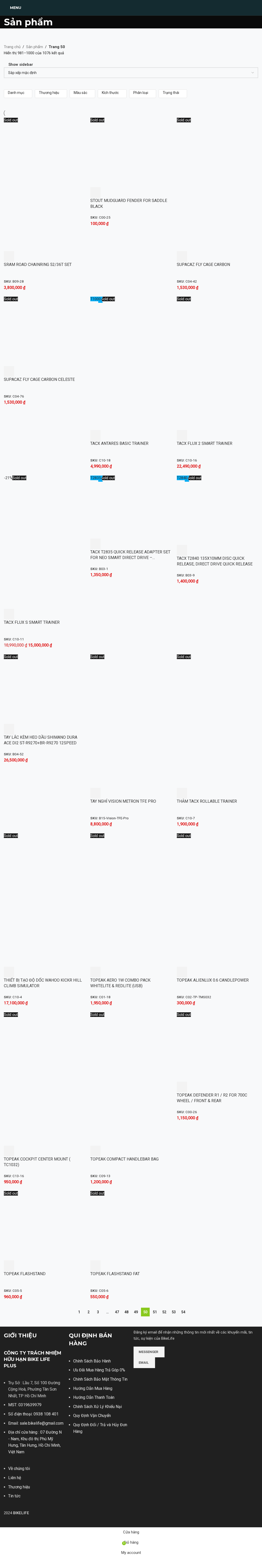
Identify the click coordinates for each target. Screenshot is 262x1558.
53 (174, 1312)
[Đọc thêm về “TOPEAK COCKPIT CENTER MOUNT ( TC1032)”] (9, 1151)
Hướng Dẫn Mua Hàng (92, 1388)
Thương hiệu (19, 1487)
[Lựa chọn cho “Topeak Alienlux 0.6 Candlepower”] (182, 972)
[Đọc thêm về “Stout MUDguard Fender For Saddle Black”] (95, 192)
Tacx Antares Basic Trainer (119, 443)
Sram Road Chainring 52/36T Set (38, 264)
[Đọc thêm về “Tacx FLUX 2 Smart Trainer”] (182, 435)
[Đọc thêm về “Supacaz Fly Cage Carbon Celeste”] (9, 371)
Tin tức (14, 1495)
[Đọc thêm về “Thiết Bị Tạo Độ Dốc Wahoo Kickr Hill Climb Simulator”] (9, 972)
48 (126, 1312)
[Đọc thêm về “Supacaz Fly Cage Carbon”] (182, 256)
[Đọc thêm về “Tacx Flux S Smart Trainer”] (9, 614)
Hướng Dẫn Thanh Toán (93, 1397)
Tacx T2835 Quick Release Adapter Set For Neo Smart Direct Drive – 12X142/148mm (130, 558)
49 (136, 1312)
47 (117, 1312)
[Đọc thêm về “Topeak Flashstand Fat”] (95, 1265)
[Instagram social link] (143, 1391)
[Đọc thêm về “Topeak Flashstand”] (9, 1265)
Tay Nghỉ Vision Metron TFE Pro (123, 801)
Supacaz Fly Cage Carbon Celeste (39, 379)
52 (164, 1312)
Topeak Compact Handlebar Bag (124, 1159)
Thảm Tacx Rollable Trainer (207, 801)
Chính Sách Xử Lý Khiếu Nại (97, 1406)
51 (155, 1312)
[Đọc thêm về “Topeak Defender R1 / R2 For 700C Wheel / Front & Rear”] (182, 1087)
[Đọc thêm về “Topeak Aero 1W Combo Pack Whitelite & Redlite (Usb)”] (95, 972)
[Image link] (153, 1375)
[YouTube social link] (150, 1391)
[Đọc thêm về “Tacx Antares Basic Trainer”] (95, 435)
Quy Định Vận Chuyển (92, 1415)
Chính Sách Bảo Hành (92, 1361)
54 (183, 1312)
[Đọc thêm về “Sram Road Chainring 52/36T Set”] (9, 256)
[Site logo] (131, 7)
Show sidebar (20, 64)
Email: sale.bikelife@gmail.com (35, 1423)
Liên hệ (14, 1477)
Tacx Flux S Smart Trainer (32, 622)
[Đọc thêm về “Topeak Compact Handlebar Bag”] (95, 1151)
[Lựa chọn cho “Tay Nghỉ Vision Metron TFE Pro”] (95, 793)
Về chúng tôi (19, 1468)
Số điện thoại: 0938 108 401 (33, 1414)
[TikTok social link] (156, 1391)
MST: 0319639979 (24, 1404)
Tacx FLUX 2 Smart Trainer (204, 443)
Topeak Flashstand (25, 1273)
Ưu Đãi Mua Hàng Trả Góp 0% (99, 1370)
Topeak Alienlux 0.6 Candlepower (213, 980)
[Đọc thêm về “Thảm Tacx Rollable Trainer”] (182, 793)
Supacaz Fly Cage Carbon (203, 264)
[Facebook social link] (137, 1391)
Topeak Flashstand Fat (115, 1273)
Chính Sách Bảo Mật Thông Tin (100, 1379)
